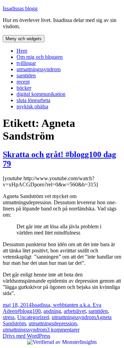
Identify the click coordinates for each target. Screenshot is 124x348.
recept (23, 82)
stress (8, 317)
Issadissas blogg (20, 8)
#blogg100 (29, 311)
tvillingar (26, 63)
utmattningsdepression (53, 323)
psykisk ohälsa (32, 106)
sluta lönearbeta (33, 100)
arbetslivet (75, 311)
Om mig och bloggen (40, 57)
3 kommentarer (63, 330)
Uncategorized (33, 317)
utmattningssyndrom (39, 69)
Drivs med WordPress (26, 336)
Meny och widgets (24, 38)
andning (52, 311)
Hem (22, 51)
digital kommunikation (41, 94)
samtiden (26, 75)
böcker (24, 88)
